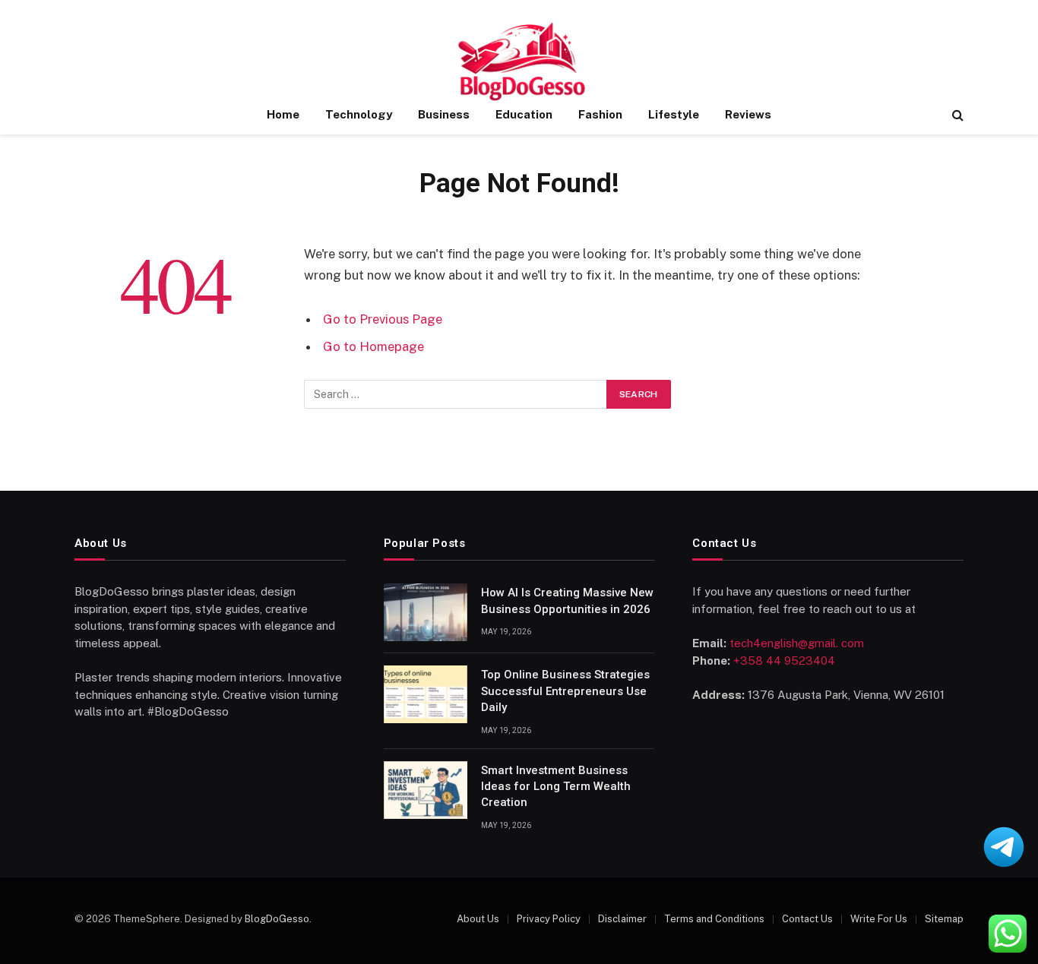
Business (444, 114)
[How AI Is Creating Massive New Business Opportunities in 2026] (425, 612)
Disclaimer (622, 918)
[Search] (956, 115)
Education (523, 114)
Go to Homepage (373, 346)
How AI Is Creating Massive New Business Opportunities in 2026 (567, 600)
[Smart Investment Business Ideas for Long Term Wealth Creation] (425, 790)
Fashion (600, 114)
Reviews (748, 114)
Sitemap (944, 918)
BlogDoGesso (277, 918)
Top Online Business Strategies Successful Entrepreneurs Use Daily (565, 691)
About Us (478, 918)
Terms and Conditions (714, 918)
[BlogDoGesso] (519, 62)
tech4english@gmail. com (796, 643)
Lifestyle (673, 114)
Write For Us (878, 918)
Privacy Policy (549, 918)
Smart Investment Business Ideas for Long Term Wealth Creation (556, 786)
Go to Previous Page (382, 319)
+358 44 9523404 (784, 660)
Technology (358, 114)
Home (283, 114)
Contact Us (807, 918)
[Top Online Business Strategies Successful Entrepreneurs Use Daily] (425, 694)
